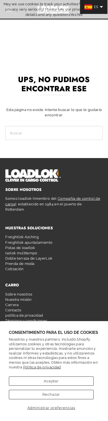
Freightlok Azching (22, 237)
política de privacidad (24, 315)
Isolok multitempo (21, 253)
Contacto (13, 310)
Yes (73, 15)
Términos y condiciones (26, 321)
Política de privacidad (42, 367)
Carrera (12, 305)
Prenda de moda (19, 264)
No (80, 15)
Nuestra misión (18, 299)
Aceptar (51, 381)
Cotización (14, 269)
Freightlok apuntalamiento (28, 242)
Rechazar (51, 394)
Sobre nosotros (18, 294)
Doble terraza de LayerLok (28, 258)
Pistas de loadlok (20, 248)
